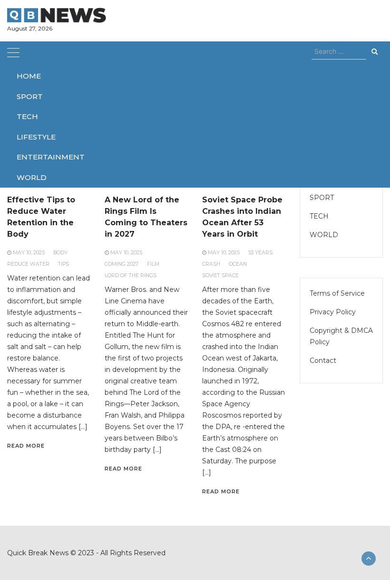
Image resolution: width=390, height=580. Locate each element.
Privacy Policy (333, 312)
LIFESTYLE (36, 136)
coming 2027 (121, 264)
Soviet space (220, 275)
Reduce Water (28, 264)
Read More (26, 445)
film (153, 264)
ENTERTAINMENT (51, 156)
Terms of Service (337, 293)
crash (211, 264)
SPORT (30, 96)
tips (63, 264)
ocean (238, 264)
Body (60, 253)
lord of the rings (130, 275)
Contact (323, 360)
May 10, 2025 (29, 253)
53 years (260, 253)
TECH (27, 116)
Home (29, 75)
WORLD (32, 177)
